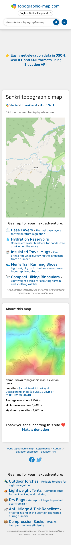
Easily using (38, 60)
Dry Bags (17, 499)
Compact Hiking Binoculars (35, 277)
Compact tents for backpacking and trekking (36, 492)
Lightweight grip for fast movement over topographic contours (37, 270)
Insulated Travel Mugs (30, 252)
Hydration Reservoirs (30, 239)
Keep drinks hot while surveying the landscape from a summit (37, 256)
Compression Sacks (26, 521)
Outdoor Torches (24, 481)
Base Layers (22, 230)
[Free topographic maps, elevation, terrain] (7, 105)
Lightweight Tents (25, 490)
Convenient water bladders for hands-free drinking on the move (38, 244)
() (30, 392)
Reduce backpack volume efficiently (32, 523)
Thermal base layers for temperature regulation (36, 232)
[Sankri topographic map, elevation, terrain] (35, 345)
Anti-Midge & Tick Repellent (34, 509)
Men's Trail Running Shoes (34, 264)
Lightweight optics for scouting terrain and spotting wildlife (36, 282)
